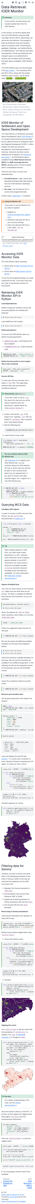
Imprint (3, 1201)
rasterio (4, 759)
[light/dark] (26, 2)
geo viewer (10, 70)
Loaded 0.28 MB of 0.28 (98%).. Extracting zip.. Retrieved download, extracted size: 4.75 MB (18, 972)
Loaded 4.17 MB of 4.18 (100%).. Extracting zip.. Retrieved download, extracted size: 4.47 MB (18, 796)
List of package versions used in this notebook (15, 1173)
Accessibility (22, 1201)
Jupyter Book (13, 1197)
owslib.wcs (19, 519)
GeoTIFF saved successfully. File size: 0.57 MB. (18, 1166)
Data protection (12, 1201)
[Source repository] (16, 2)
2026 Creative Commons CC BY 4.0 (12, 1195)
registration (16, 196)
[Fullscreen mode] (22, 2)
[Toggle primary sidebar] (2, 2)
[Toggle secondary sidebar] (32, 2)
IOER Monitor (27, 136)
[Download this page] (19, 2)
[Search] (29, 2)
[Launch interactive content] (12, 2)
